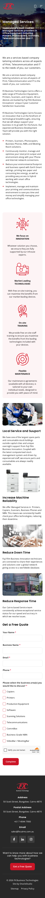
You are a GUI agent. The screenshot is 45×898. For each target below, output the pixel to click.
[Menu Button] (41, 6)
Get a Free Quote (22, 866)
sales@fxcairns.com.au (22, 831)
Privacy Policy (27, 888)
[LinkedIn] (22, 839)
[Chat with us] (35, 6)
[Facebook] (14, 839)
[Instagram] (31, 839)
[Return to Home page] (8, 6)
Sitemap (15, 888)
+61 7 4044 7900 (22, 821)
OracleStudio (26, 883)
